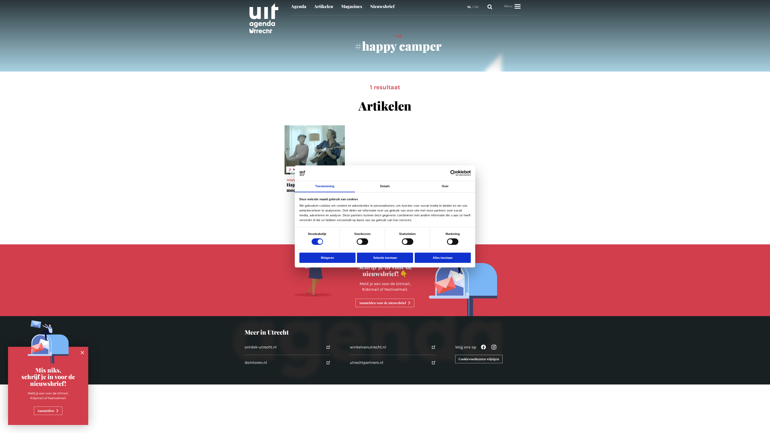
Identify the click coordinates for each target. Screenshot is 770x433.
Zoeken (489, 7)
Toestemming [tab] (324, 186)
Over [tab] (445, 186)
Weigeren (327, 257)
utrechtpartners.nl (366, 362)
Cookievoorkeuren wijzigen (479, 359)
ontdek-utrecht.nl (261, 347)
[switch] (362, 242)
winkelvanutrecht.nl (368, 347)
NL (469, 7)
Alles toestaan (443, 257)
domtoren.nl (256, 362)
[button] (518, 6)
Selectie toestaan (385, 257)
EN (476, 7)
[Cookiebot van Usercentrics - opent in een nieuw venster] (453, 173)
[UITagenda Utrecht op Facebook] (483, 348)
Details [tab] (385, 186)
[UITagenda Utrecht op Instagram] (493, 348)
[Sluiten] (82, 353)
